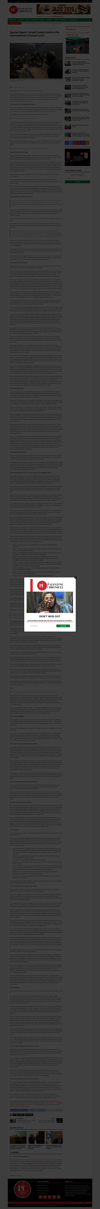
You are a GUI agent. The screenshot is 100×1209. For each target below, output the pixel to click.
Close (75, 577)
